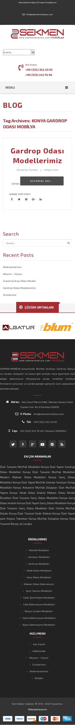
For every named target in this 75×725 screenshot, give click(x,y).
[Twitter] (19, 199)
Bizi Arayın (31, 64)
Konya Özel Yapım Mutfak (29, 482)
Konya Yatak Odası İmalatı (28, 492)
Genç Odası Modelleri (39, 577)
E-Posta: (25, 413)
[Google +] (33, 199)
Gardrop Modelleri (39, 563)
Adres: (15, 402)
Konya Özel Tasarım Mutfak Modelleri (49, 472)
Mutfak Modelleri (39, 550)
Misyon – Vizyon (12, 273)
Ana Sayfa (39, 644)
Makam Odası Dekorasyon (39, 584)
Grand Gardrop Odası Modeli (19, 280)
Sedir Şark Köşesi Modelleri (39, 597)
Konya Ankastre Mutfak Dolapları (35, 487)
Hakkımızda (39, 650)
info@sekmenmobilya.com (39, 14)
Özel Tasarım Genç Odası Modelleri (36, 498)
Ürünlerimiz (9, 294)
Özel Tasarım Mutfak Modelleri (20, 466)
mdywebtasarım (37, 709)
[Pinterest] (26, 199)
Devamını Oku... (41, 181)
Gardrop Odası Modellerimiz (19, 287)
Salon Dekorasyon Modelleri (39, 617)
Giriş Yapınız (50, 2)
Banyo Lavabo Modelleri (39, 611)
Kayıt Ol (35, 2)
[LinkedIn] (40, 199)
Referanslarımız (12, 266)
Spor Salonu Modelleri (39, 590)
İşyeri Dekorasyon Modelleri (39, 624)
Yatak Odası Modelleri (39, 570)
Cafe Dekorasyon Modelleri (39, 604)
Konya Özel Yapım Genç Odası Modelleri (42, 503)
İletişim (39, 678)
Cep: (15, 430)
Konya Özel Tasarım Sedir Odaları (30, 513)
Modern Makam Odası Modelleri (23, 477)
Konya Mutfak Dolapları (44, 518)
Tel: (29, 421)
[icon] (13, 444)
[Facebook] (11, 199)
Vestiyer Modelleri (39, 556)
